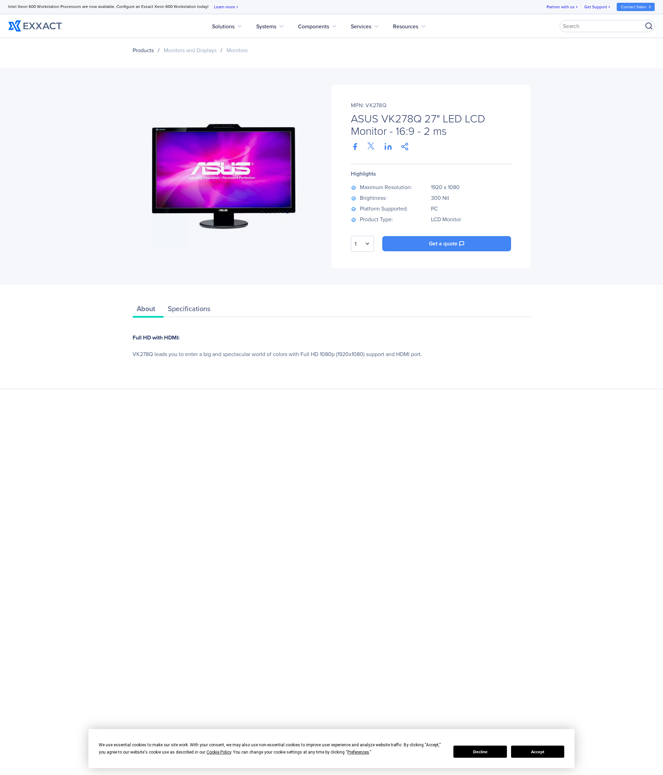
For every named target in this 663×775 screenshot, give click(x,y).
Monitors (237, 50)
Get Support (597, 7)
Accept (537, 752)
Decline (480, 752)
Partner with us (563, 7)
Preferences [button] (358, 752)
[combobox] (362, 244)
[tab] (148, 310)
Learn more (226, 7)
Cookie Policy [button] (218, 752)
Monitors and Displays (190, 50)
